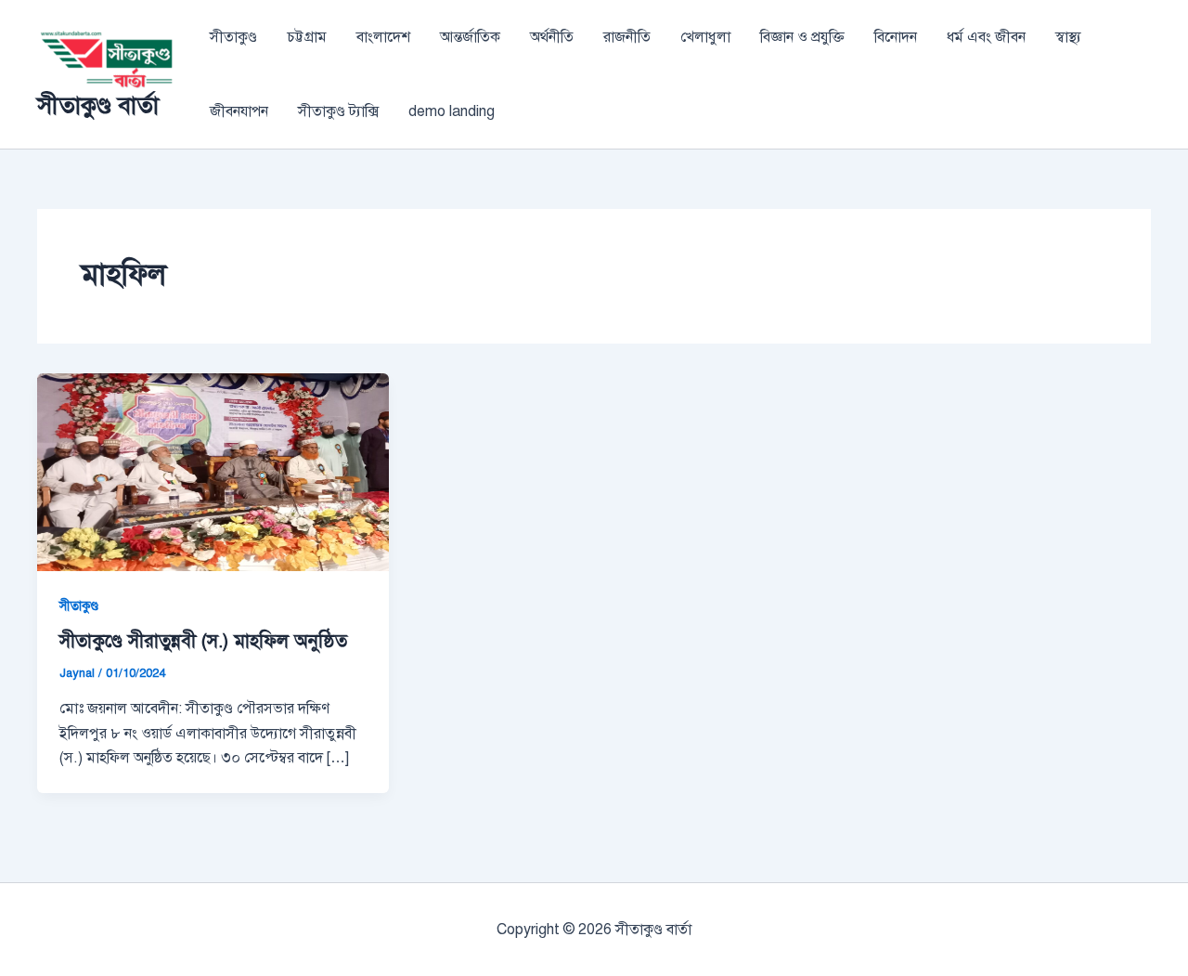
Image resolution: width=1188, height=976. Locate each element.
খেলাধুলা (705, 37)
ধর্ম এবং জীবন (986, 37)
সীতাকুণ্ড (233, 37)
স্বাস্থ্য (1068, 37)
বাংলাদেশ (383, 37)
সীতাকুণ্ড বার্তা (98, 105)
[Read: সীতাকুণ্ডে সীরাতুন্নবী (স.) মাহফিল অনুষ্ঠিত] (213, 471)
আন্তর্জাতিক (470, 37)
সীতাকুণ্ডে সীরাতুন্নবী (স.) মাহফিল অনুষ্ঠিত (203, 641)
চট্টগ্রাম (307, 37)
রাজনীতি (627, 37)
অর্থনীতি (552, 37)
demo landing (451, 111)
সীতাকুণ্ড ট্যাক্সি (338, 111)
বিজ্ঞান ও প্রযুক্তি (802, 37)
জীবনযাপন (239, 111)
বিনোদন (895, 37)
